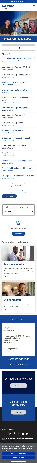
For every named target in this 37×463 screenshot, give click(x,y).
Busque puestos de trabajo (17, 39)
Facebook (14, 434)
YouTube (23, 434)
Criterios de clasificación (18, 207)
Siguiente (18, 185)
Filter (19, 47)
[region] (18, 453)
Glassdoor (27, 434)
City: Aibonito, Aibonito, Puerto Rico (18, 58)
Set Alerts (18, 234)
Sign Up (18, 412)
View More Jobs (9, 196)
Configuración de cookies (18, 461)
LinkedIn (10, 434)
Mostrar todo (18, 191)
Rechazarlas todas (18, 457)
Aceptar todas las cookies (18, 453)
